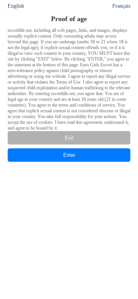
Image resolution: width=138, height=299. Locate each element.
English (16, 6)
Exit (69, 138)
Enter (69, 155)
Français (121, 6)
